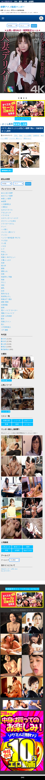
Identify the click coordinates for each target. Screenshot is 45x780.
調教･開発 (5, 302)
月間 (25, 1)
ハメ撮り (4, 229)
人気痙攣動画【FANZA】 (22, 699)
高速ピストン (6, 321)
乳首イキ (4, 254)
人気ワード (28, 420)
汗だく (3, 282)
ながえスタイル (7, 210)
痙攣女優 (6, 420)
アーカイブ (5, 560)
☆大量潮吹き (6, 204)
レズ (2, 249)
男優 (6, 424)
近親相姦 (4, 305)
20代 (15, 135)
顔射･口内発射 (6, 316)
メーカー (28, 424)
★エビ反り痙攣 (7, 193)
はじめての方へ (6, 571)
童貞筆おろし (6, 296)
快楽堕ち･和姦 (6, 277)
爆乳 (2, 288)
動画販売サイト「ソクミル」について (22, 589)
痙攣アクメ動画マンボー (13, 6)
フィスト (4, 235)
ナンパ (3, 226)
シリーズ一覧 (5, 411)
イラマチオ (5, 215)
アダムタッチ (6, 212)
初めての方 (28, 550)
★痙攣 (3, 201)
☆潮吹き (4, 207)
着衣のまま (27, 138)
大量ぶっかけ (6, 260)
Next (42, 63)
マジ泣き (4, 240)
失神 (2, 263)
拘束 (2, 280)
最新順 (17, 124)
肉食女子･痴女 (6, 299)
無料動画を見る (7, 170)
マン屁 (3, 243)
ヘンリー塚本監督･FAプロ (10, 238)
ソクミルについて (23, 118)
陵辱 (2, 307)
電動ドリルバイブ (7, 313)
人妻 (4, 344)
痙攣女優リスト (6, 380)
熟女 (20, 135)
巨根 (2, 274)
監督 (17, 424)
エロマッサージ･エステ (9, 218)
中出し (3, 252)
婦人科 (3, 265)
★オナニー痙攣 (7, 196)
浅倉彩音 (36, 135)
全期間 (31, 1)
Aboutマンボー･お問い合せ (9, 569)
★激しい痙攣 (6, 198)
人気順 (24, 124)
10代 (4, 339)
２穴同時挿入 (6, 327)
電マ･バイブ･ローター (9, 310)
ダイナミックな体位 (8, 221)
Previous (2, 63)
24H (15, 1)
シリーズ (17, 420)
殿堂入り (17, 547)
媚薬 (2, 268)
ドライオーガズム (7, 224)
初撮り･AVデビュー (8, 257)
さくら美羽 (27, 135)
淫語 (2, 285)
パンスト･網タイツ (16, 138)
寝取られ (4, 271)
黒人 (2, 324)
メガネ (3, 246)
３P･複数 (4, 330)
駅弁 (2, 319)
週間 (20, 1)
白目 (2, 291)
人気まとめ (6, 547)
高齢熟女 (6, 349)
